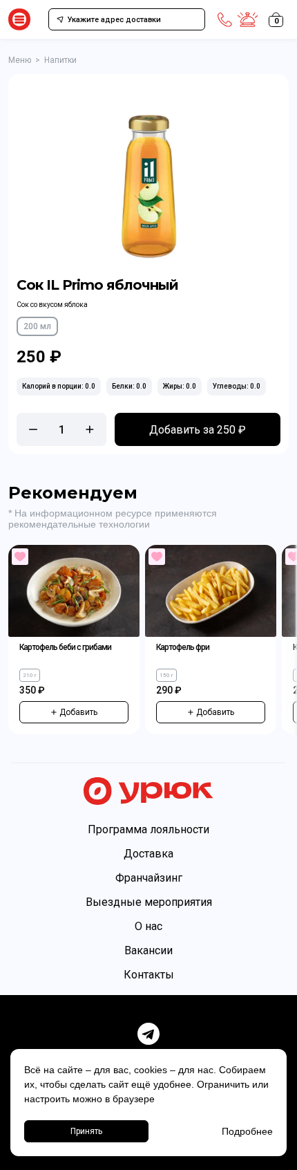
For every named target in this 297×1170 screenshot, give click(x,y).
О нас (148, 926)
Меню (19, 60)
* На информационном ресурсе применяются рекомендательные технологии (112, 519)
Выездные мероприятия (149, 902)
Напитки (60, 60)
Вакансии (148, 950)
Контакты (149, 974)
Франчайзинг (148, 877)
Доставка (148, 853)
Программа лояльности (148, 829)
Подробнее (247, 1131)
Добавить (78, 712)
